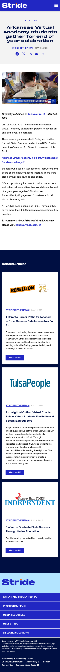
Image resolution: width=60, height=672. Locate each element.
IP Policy (46, 662)
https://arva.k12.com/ (27, 225)
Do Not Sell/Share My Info (13, 662)
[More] (43, 54)
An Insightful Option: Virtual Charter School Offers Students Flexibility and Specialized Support (30, 416)
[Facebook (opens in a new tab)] (17, 54)
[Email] (36, 54)
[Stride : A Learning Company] (14, 5)
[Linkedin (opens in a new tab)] (30, 54)
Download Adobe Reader (26, 665)
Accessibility (32, 662)
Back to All (31, 21)
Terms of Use (7, 665)
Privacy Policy (7, 658)
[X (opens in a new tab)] (23, 54)
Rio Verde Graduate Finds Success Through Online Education (28, 529)
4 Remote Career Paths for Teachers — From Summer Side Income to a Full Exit (30, 321)
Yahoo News (35, 114)
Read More (15, 357)
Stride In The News (22, 48)
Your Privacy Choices (24, 658)
